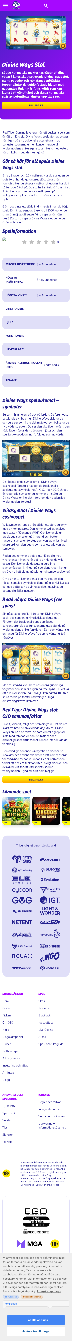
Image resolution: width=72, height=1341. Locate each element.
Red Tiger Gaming (13, 132)
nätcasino (16, 222)
